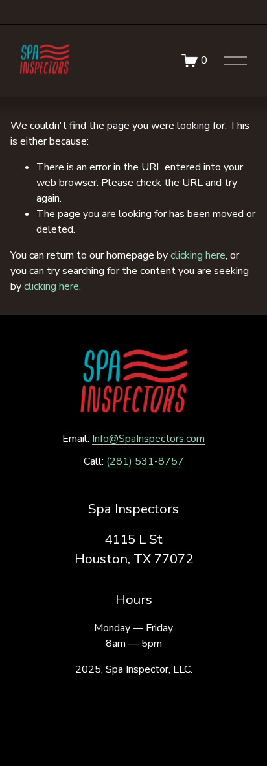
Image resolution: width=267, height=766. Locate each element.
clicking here (198, 255)
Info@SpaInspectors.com (148, 439)
